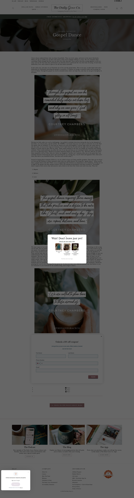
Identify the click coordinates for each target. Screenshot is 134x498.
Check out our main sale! (67, 241)
